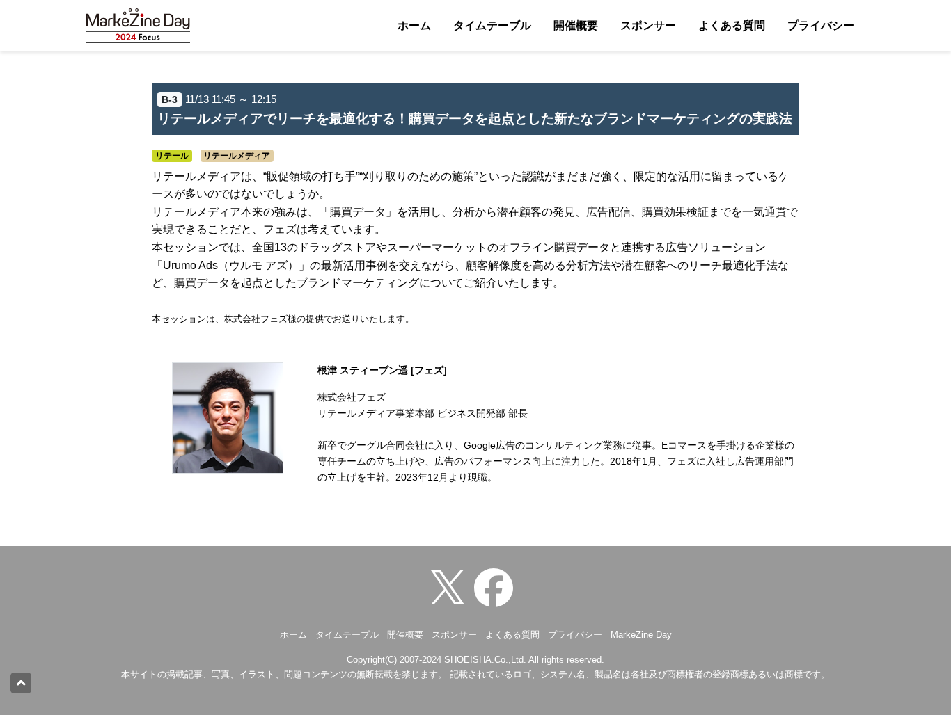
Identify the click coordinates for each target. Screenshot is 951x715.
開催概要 (575, 25)
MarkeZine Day (641, 634)
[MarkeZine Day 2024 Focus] (497, 586)
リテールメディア (236, 156)
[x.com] (451, 586)
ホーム (414, 25)
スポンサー (648, 25)
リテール (172, 156)
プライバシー (820, 25)
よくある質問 (731, 25)
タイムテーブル (492, 25)
